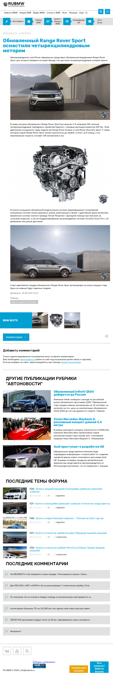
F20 (32, 489)
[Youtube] (17, 651)
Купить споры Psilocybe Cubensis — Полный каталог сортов (69, 518)
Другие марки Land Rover (24, 302)
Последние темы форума (36, 481)
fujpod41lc (60, 496)
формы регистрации (71, 362)
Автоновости (10, 33)
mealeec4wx (61, 537)
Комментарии (14, 337)
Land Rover (25, 33)
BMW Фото (10, 320)
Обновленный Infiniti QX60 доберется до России (74, 393)
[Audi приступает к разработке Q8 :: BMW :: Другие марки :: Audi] (27, 456)
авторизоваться (27, 359)
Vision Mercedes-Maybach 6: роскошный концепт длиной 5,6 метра (78, 422)
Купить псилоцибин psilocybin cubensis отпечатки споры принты (73, 503)
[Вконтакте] (7, 651)
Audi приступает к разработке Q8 (79, 446)
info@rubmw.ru (28, 670)
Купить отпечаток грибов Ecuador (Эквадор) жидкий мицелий (71, 533)
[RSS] (27, 651)
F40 (32, 518)
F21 (32, 503)
